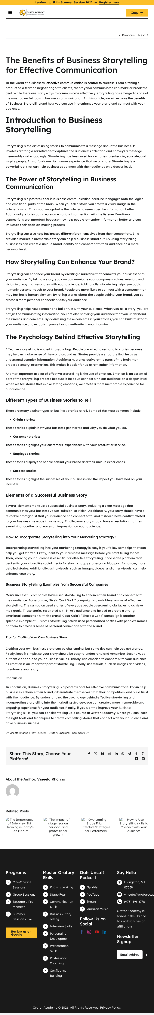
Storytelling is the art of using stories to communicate (45, 146)
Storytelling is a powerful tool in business (36, 199)
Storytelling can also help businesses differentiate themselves (51, 233)
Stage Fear (58, 894)
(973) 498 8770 (134, 901)
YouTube (93, 894)
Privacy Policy (110, 1007)
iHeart (91, 901)
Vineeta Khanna (19, 732)
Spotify (92, 887)
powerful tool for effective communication (96, 687)
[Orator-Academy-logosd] (32, 11)
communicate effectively (76, 93)
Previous (128, 35)
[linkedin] (104, 932)
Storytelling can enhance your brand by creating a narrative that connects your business (71, 274)
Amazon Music (97, 909)
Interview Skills (61, 926)
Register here (109, 2)
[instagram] (89, 932)
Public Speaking (61, 887)
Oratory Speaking (59, 732)
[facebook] (82, 932)
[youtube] (97, 932)
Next (141, 35)
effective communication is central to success (80, 83)
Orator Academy (103, 713)
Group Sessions (24, 894)
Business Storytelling (51, 621)
